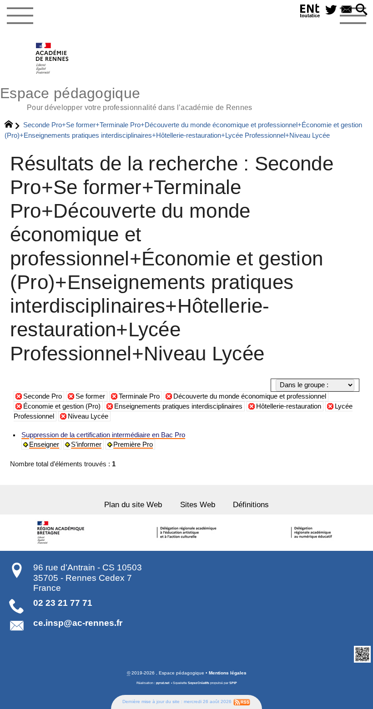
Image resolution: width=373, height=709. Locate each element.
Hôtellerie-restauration (288, 406)
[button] (361, 10)
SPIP (233, 683)
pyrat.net (162, 683)
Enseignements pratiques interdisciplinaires (178, 406)
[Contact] (346, 10)
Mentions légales (228, 672)
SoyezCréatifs (198, 683)
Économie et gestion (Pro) (62, 406)
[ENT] (310, 12)
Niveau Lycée (88, 416)
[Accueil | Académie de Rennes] (62, 532)
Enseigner (44, 444)
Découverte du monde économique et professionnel (249, 396)
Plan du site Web (133, 504)
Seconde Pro (42, 396)
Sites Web (197, 504)
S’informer (86, 444)
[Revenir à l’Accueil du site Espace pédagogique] (52, 58)
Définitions (251, 504)
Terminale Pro (139, 396)
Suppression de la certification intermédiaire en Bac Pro (103, 435)
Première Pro (133, 444)
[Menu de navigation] (20, 16)
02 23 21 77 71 (62, 603)
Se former (90, 396)
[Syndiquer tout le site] (242, 701)
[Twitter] (331, 10)
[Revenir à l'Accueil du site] (12, 125)
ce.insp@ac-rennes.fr (77, 623)
